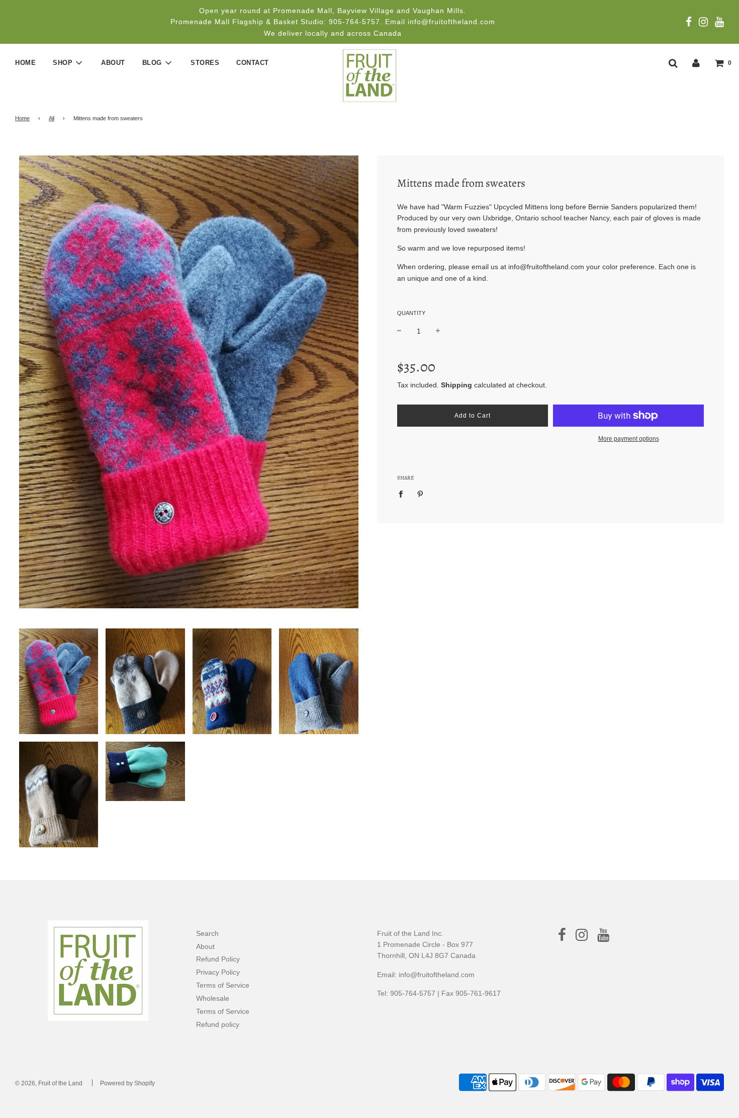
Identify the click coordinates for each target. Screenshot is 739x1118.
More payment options (628, 438)
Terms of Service (222, 985)
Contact (252, 62)
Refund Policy (218, 959)
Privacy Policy (218, 972)
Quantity (411, 313)
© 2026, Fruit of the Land (48, 1083)
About (113, 62)
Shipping (456, 385)
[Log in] (696, 62)
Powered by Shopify (127, 1083)
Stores (205, 62)
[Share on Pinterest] (420, 494)
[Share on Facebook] (403, 494)
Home (25, 62)
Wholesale (212, 998)
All (51, 118)
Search (207, 933)
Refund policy (217, 1024)
